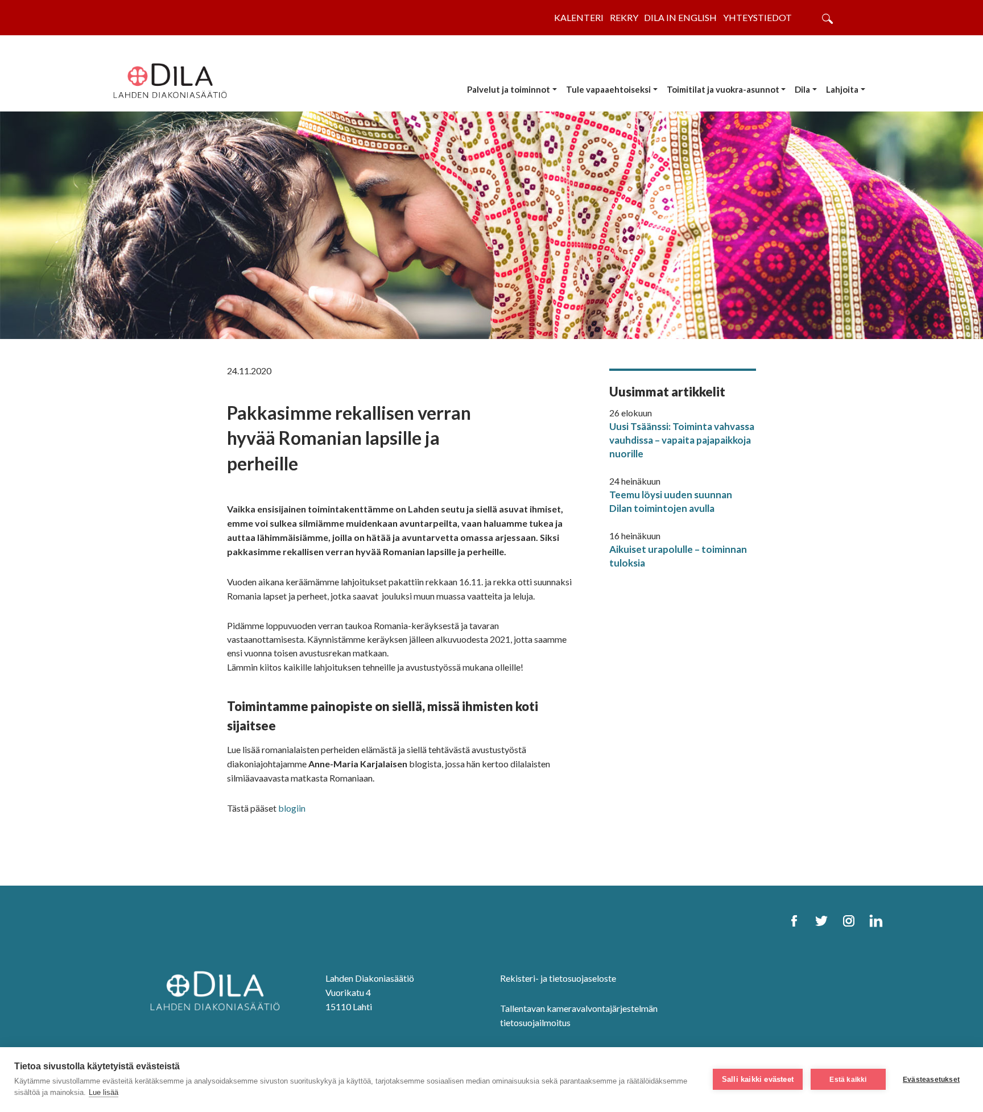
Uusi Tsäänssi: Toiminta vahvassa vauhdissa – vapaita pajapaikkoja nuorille (681, 440)
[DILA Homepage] (215, 989)
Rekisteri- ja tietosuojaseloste (558, 978)
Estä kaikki (847, 1080)
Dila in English (680, 17)
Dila (802, 89)
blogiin (292, 808)
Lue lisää (103, 1092)
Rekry (624, 17)
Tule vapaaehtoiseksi (608, 89)
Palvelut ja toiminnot (508, 89)
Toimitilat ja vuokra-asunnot (723, 89)
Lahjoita (842, 89)
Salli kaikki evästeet (758, 1079)
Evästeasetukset (931, 1080)
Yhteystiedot (757, 17)
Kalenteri (579, 17)
